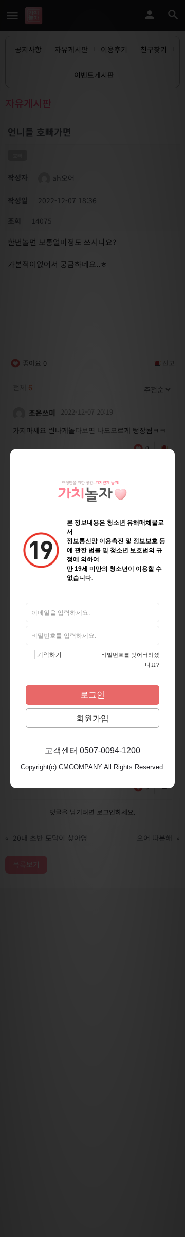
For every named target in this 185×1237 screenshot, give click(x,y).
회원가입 (92, 718)
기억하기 (49, 654)
